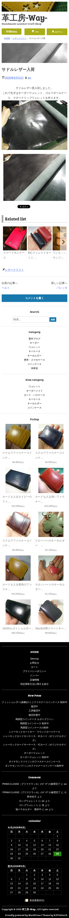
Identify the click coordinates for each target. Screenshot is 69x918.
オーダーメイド (34, 390)
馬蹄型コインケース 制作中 (34, 723)
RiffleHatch (60, 915)
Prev (5, 228)
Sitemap (34, 658)
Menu (13, 31)
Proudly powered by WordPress (23, 915)
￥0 (36, 32)
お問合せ (34, 662)
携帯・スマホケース (34, 359)
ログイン (59, 32)
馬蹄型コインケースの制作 (34, 727)
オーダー (34, 342)
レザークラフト (14, 269)
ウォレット (34, 347)
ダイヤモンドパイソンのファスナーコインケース (34, 761)
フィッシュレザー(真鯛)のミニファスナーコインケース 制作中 (34, 702)
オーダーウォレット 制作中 (34, 757)
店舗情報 (34, 679)
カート (34, 667)
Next (63, 228)
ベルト (6, 287)
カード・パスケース (34, 395)
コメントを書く (34, 298)
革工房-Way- (24, 17)
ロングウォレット (28, 801)
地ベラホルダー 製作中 (28, 809)
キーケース (34, 351)
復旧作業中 (34, 715)
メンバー (34, 675)
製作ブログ (34, 338)
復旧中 (34, 706)
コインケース (34, 364)
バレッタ (62, 287)
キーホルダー (34, 355)
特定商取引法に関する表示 (34, 684)
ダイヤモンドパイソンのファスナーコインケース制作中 (34, 765)
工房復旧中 (34, 710)
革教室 (34, 368)
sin (29, 77)
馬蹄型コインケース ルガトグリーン (34, 719)
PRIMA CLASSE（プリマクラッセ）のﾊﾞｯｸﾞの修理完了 (31, 784)
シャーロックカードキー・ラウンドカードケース (34, 731)
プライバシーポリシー (34, 671)
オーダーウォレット (34, 753)
